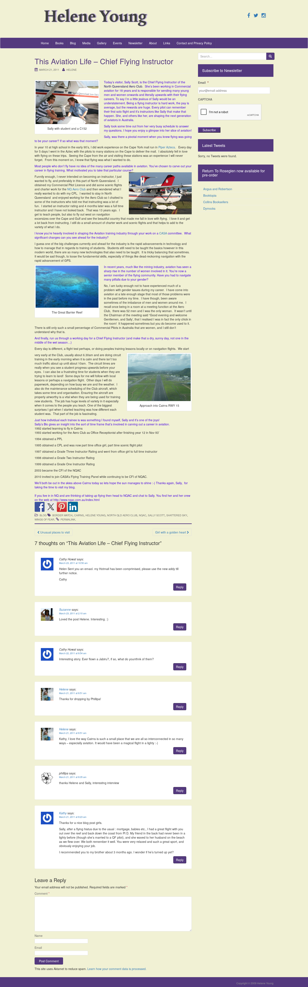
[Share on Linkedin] (73, 507)
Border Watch (62, 515)
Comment (42, 893)
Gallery (101, 43)
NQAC (142, 515)
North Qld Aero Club (122, 515)
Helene (71, 69)
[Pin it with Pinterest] (62, 507)
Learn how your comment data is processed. (116, 969)
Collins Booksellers (215, 202)
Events (117, 43)
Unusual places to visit (54, 532)
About (153, 43)
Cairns (79, 515)
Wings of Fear (44, 519)
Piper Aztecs (166, 147)
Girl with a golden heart (171, 532)
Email (38, 947)
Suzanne (65, 609)
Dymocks (209, 208)
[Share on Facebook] (40, 507)
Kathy (63, 813)
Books (59, 43)
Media (86, 43)
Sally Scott (156, 515)
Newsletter (135, 43)
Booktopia (209, 195)
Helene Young (95, 515)
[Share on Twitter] (51, 507)
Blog (73, 43)
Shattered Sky (176, 515)
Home (45, 43)
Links (166, 43)
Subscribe (209, 130)
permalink (68, 519)
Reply (180, 587)
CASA (163, 233)
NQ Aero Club (76, 189)
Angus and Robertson (217, 189)
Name (39, 935)
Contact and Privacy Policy (194, 43)
